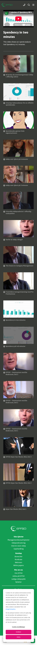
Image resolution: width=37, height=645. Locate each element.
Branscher (18, 557)
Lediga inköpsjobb (18, 579)
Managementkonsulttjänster (19, 540)
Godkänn (18, 632)
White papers (18, 565)
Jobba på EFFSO (18, 576)
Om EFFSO (18, 573)
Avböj (18, 637)
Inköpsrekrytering (18, 543)
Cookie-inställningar (18, 627)
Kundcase (18, 559)
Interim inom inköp (18, 546)
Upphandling (19, 549)
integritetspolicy (10, 609)
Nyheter (18, 582)
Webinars (18, 562)
